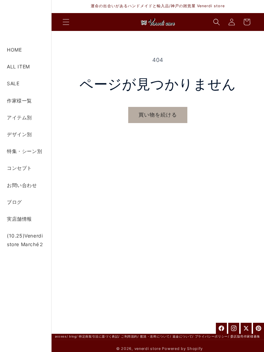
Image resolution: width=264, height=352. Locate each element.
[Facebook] (221, 328)
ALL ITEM (18, 66)
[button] (66, 22)
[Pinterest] (258, 328)
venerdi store (147, 348)
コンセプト (19, 168)
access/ (61, 336)
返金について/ (183, 336)
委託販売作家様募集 (245, 336)
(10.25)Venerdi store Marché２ (25, 240)
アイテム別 (19, 117)
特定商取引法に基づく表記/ (99, 336)
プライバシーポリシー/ (212, 336)
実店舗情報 (19, 219)
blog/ (73, 336)
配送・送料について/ (155, 336)
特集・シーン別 (24, 151)
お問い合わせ (22, 185)
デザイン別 (19, 134)
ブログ (14, 202)
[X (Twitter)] (246, 328)
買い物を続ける (158, 114)
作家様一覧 (19, 100)
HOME (14, 50)
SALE (13, 83)
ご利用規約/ (130, 336)
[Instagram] (233, 328)
